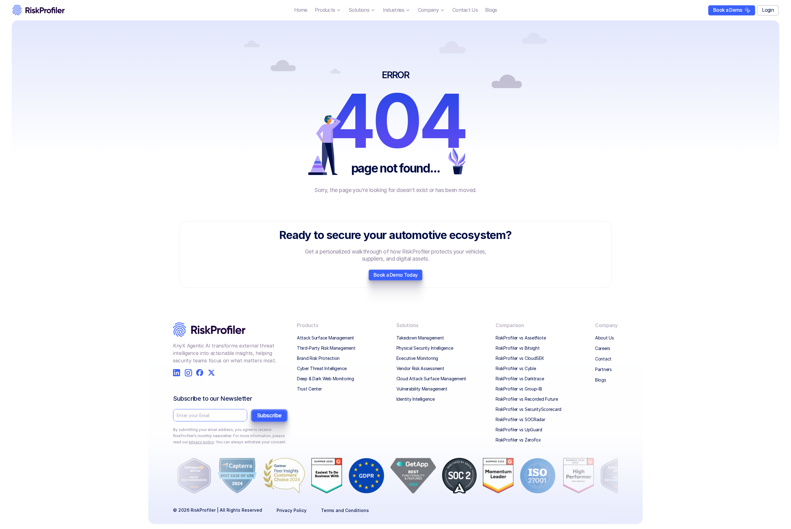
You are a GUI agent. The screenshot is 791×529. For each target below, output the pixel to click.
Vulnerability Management (421, 388)
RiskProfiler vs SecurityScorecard (528, 409)
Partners (603, 369)
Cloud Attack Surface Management (431, 378)
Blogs (600, 379)
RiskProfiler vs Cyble (516, 368)
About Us (604, 337)
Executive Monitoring (417, 358)
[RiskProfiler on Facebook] (199, 372)
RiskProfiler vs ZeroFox (518, 439)
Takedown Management (420, 337)
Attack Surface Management (325, 337)
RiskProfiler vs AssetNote (521, 337)
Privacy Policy (292, 510)
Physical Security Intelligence (424, 348)
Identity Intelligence (415, 399)
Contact (603, 358)
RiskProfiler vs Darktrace (520, 378)
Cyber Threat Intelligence (322, 368)
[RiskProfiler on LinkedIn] (176, 372)
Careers (602, 348)
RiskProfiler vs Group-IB (519, 388)
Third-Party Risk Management (326, 348)
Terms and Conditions (345, 510)
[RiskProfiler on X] (211, 372)
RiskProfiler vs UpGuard (519, 429)
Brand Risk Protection (318, 358)
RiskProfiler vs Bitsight (517, 348)
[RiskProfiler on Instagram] (188, 372)
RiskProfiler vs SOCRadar (520, 419)
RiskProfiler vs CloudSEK (520, 358)
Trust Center (309, 388)
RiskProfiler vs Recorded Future (527, 399)
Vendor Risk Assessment (420, 368)
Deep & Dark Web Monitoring (325, 378)
